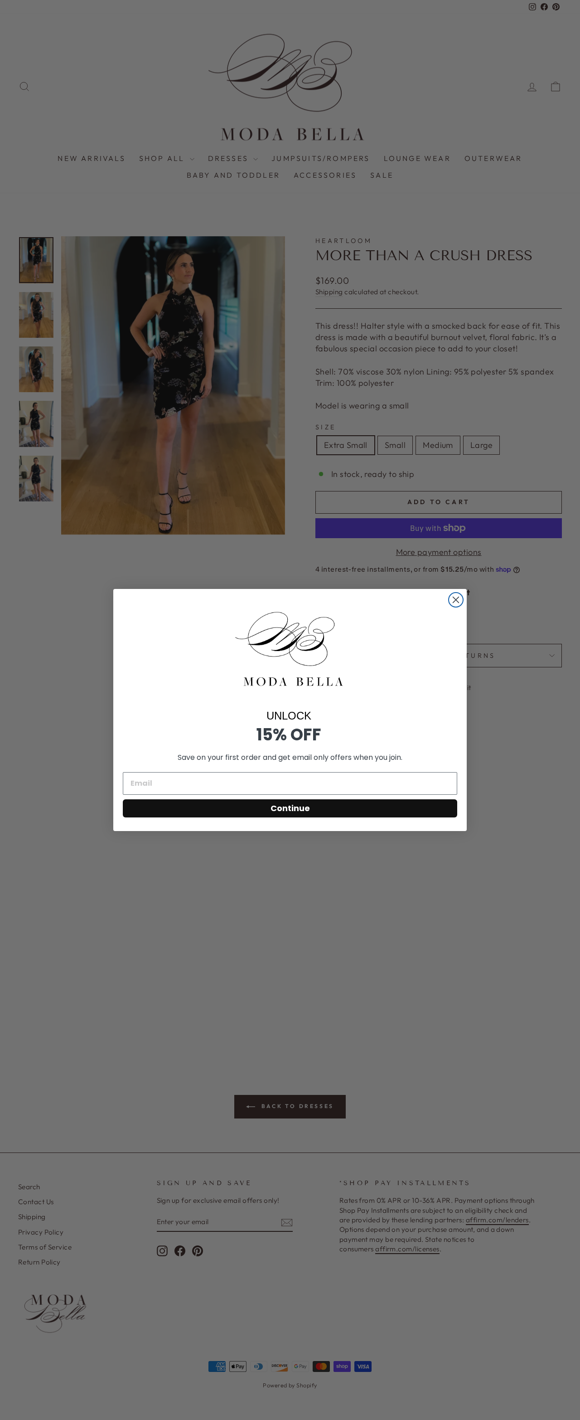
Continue (290, 808)
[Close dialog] (456, 600)
